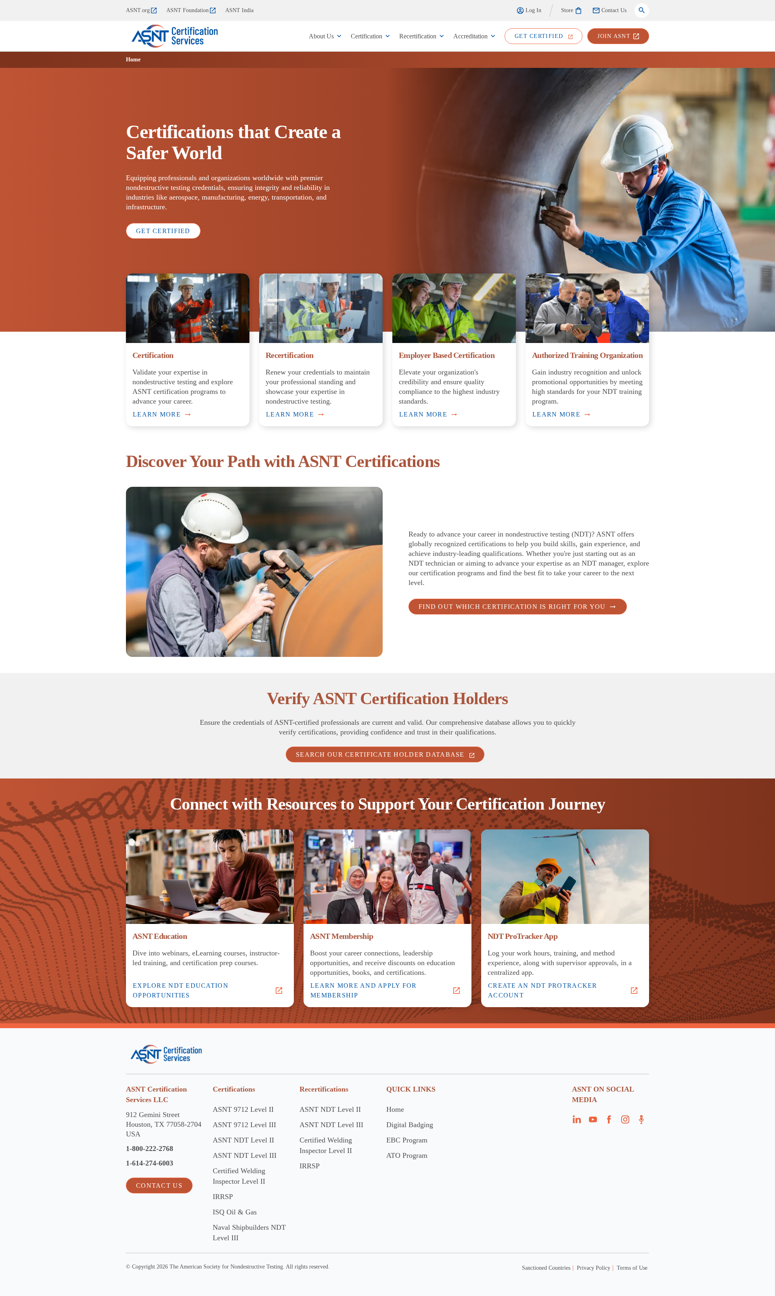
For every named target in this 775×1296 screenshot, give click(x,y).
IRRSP (223, 1197)
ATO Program (406, 1155)
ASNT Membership (341, 936)
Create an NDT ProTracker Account (542, 990)
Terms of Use (632, 1268)
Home (395, 1109)
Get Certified (163, 230)
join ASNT (613, 36)
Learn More (157, 414)
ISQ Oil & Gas (235, 1212)
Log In (533, 10)
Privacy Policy (593, 1268)
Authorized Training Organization (587, 355)
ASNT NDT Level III (244, 1155)
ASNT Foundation (187, 10)
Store (567, 10)
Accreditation (470, 36)
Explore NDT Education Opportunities (180, 990)
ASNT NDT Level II (243, 1140)
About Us (321, 36)
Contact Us (613, 10)
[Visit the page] (577, 1122)
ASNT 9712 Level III (244, 1125)
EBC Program (406, 1140)
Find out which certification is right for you (512, 606)
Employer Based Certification (446, 355)
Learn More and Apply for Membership (363, 990)
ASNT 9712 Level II (243, 1109)
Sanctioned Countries (546, 1268)
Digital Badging (409, 1125)
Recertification (417, 36)
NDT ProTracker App (522, 936)
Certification (366, 36)
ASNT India (239, 10)
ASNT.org (138, 10)
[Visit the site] (166, 1054)
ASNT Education (159, 936)
